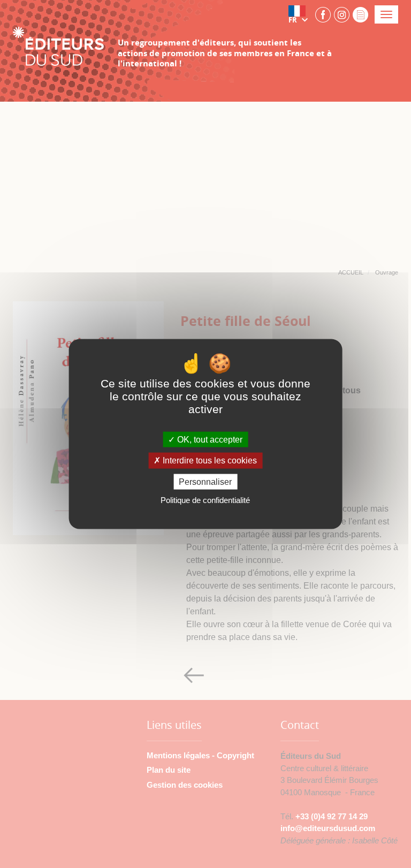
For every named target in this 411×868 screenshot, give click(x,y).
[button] (300, 14)
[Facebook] (323, 14)
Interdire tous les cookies (209, 460)
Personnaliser (205, 481)
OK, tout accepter (208, 439)
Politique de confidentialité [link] (205, 499)
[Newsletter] (360, 14)
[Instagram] (341, 14)
